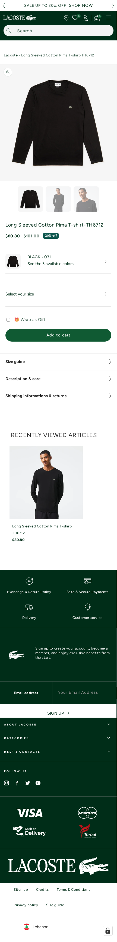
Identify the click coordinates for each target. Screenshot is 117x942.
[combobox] (58, 30)
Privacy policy (26, 905)
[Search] (9, 31)
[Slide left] (8, 200)
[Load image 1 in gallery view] (30, 199)
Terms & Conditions (73, 889)
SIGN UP (56, 713)
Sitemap (21, 889)
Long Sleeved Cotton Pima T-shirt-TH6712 (42, 529)
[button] (4, 5)
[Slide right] (108, 200)
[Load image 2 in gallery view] (58, 199)
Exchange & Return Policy (29, 592)
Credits (42, 889)
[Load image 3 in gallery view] (86, 199)
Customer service (87, 618)
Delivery (29, 618)
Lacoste (11, 55)
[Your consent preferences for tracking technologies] (107, 930)
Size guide (55, 905)
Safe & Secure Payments (88, 592)
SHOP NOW (81, 5)
